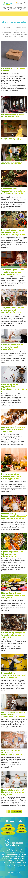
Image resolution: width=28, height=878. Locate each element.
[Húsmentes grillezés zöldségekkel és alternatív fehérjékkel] (14, 582)
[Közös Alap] (7, 3)
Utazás (21, 825)
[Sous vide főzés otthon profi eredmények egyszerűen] (14, 336)
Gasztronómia (21, 831)
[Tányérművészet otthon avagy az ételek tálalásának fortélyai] (14, 297)
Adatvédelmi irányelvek (14, 872)
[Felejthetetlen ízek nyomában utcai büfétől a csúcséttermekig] (14, 104)
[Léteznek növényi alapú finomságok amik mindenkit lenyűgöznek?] (14, 219)
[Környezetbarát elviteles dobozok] (14, 54)
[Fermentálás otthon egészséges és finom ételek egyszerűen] (14, 460)
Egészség (21, 828)
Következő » (17, 811)
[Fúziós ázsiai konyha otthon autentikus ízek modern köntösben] (14, 128)
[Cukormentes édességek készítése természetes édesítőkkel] (14, 417)
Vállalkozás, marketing (8, 829)
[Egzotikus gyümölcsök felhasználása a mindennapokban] (14, 541)
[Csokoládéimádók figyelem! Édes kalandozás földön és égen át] (14, 374)
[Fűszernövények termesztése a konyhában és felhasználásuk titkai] (14, 178)
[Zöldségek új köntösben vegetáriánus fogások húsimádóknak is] (14, 259)
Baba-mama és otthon (8, 833)
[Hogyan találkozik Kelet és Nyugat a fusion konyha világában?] (14, 779)
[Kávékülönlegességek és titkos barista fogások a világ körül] (14, 622)
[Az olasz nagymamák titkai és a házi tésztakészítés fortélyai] (14, 740)
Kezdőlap (8, 825)
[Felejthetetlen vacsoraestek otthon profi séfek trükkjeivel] (14, 662)
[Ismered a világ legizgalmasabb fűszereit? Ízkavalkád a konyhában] (14, 503)
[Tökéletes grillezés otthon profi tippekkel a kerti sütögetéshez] (14, 152)
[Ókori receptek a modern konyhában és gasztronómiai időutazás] (14, 702)
